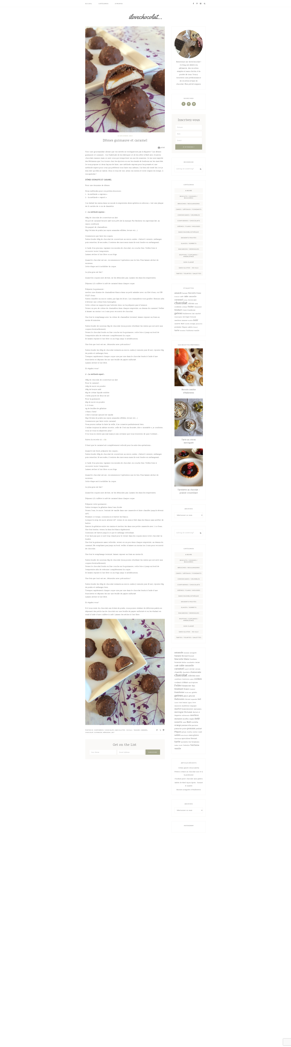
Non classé (189, 262)
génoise (192, 696)
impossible (194, 699)
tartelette (184, 742)
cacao (197, 662)
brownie (176, 297)
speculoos (186, 738)
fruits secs (188, 693)
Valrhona (189, 331)
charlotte (186, 672)
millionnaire (186, 716)
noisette (177, 324)
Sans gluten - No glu (123, 730)
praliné (199, 729)
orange (192, 324)
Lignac (190, 703)
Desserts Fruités (188, 238)
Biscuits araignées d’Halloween (189, 790)
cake (186, 296)
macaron (177, 706)
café (181, 296)
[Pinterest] (188, 104)
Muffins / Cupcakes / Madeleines (188, 255)
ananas (186, 653)
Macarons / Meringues (188, 249)
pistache (178, 729)
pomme (177, 327)
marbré (198, 314)
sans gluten (194, 735)
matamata (197, 709)
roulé (200, 732)
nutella (187, 324)
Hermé (187, 699)
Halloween (187, 313)
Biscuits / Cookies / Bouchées (189, 197)
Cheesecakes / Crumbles (189, 215)
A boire (188, 190)
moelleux (177, 321)
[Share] (156, 730)
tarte (176, 330)
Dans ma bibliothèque (188, 232)
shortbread (177, 739)
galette (194, 692)
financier (198, 307)
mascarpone (178, 317)
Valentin (186, 745)
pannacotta (199, 324)
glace (186, 696)
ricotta (189, 732)
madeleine (186, 706)
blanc (198, 293)
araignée (193, 653)
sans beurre (184, 735)
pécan (184, 732)
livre (194, 703)
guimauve (98, 732)
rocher (195, 732)
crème (184, 307)
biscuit (191, 656)
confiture (178, 679)
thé (189, 742)
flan (193, 686)
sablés (190, 327)
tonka (176, 745)
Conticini (185, 679)
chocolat (89, 732)
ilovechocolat (145, 16)
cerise (185, 300)
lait (112, 732)
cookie (192, 679)
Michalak (193, 317)
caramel (144, 730)
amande (178, 293)
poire (184, 729)
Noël (182, 324)
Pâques (184, 327)
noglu (191, 719)
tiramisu (183, 331)
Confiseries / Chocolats (104, 730)
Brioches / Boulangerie (189, 203)
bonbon (193, 659)
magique (193, 706)
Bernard (185, 656)
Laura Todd (178, 703)
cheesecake (192, 300)
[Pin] (163, 730)
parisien (195, 725)
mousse (185, 320)
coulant (177, 682)
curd (190, 683)
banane (185, 293)
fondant (178, 310)
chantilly (178, 672)
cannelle (193, 296)
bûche (184, 662)
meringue (186, 317)
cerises (197, 669)
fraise (185, 310)
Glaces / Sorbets (188, 243)
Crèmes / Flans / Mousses (188, 226)
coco (196, 304)
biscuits (192, 293)
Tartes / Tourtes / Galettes (188, 273)
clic (105, 440)
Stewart (195, 327)
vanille (196, 331)
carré (187, 669)
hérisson (106, 732)
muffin (190, 321)
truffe (181, 745)
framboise (191, 310)
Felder (191, 306)
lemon (184, 703)
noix (184, 722)
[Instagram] (194, 104)
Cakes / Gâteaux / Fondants (188, 209)
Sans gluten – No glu (189, 268)
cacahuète (190, 662)
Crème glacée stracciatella (188, 768)
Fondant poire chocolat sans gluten (189, 779)
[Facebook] (183, 104)
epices (195, 682)
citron (191, 303)
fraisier (192, 689)
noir (195, 320)
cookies (177, 307)
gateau (178, 313)
